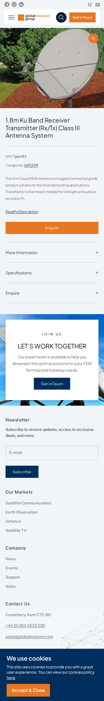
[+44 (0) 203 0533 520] (90, 5)
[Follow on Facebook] (7, 4)
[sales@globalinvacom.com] (97, 5)
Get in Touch (52, 383)
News (11, 559)
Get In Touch (82, 17)
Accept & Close (28, 690)
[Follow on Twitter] (14, 4)
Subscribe (22, 471)
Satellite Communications (28, 503)
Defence (13, 521)
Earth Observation (21, 512)
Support (13, 577)
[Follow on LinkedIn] (21, 4)
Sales (11, 586)
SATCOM (31, 165)
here (11, 677)
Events (12, 568)
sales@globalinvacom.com (29, 636)
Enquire (52, 227)
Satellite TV (16, 530)
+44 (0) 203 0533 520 (25, 625)
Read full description (22, 212)
